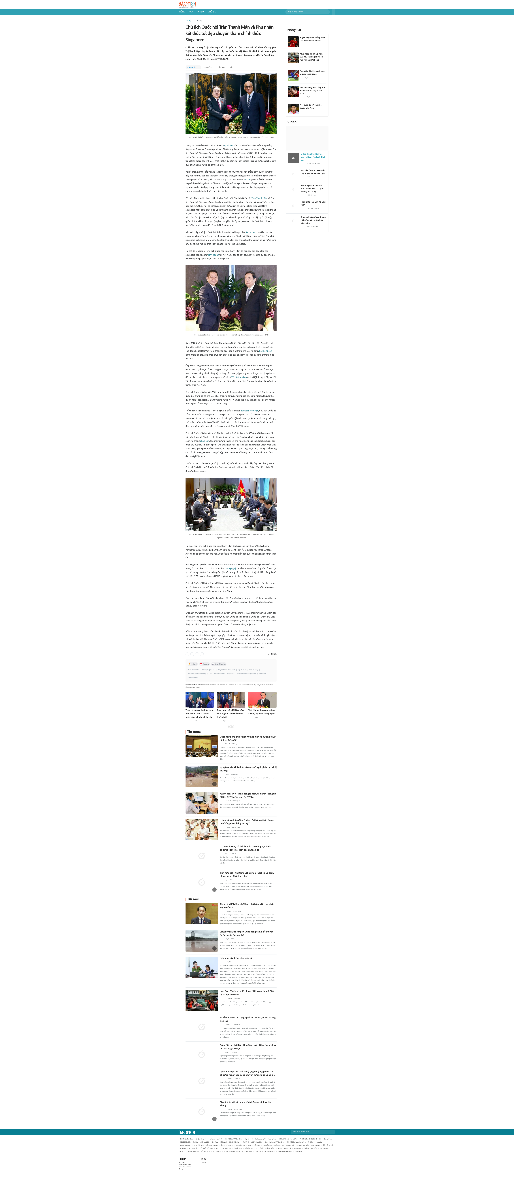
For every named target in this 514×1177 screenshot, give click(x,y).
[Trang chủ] (187, 4)
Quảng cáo (182, 1169)
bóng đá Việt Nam (254, 1145)
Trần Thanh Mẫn (259, 198)
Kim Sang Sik (217, 1151)
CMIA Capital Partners (217, 674)
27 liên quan (235, 939)
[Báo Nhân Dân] (219, 721)
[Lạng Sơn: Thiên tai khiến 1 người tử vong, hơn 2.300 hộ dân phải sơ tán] (202, 1000)
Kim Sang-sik (193, 1148)
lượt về (219, 1139)
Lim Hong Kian (193, 677)
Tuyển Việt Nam (198, 1145)
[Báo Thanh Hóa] (223, 962)
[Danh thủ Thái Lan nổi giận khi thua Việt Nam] (293, 75)
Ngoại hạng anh (185, 1145)
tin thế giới (260, 1148)
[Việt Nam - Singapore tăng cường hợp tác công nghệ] (262, 700)
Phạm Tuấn (270, 1148)
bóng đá (230, 1145)
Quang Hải (287, 1148)
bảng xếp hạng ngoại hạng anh (273, 1145)
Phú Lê (182, 1151)
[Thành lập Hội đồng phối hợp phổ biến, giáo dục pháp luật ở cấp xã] (202, 913)
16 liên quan (232, 853)
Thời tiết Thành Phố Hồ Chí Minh (310, 1139)
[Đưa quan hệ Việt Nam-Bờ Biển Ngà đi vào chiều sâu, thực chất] (231, 700)
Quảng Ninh (328, 1139)
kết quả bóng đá (200, 1139)
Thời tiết (246, 1142)
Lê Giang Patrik (270, 1151)
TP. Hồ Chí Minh (239, 377)
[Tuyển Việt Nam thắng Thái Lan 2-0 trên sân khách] (293, 41)
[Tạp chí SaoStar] (302, 97)
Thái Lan (279, 1148)
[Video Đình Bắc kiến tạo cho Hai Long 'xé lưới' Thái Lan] (293, 158)
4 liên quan (236, 998)
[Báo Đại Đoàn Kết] (223, 911)
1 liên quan (234, 1052)
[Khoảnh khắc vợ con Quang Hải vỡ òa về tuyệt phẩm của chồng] (293, 221)
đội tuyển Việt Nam (206, 1148)
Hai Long (212, 1139)
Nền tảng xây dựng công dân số (236, 958)
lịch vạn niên (290, 1145)
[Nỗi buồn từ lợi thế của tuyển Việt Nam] (293, 109)
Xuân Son (183, 1148)
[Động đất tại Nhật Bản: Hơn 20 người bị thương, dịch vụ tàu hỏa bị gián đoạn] (202, 1054)
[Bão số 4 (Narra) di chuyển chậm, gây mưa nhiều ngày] (293, 174)
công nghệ (231, 568)
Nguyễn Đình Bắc (303, 1145)
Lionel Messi (238, 1148)
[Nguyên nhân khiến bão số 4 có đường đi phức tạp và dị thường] (202, 776)
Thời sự (199, 20)
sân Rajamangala (212, 1145)
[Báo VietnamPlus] (189, 721)
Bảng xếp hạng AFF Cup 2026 (274, 1142)
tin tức (222, 1145)
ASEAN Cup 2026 (256, 1142)
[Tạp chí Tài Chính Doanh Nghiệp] (222, 827)
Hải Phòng (259, 1151)
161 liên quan (315, 208)
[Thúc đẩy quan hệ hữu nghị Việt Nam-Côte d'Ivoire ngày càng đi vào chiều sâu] (200, 700)
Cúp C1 (247, 1139)
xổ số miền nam (234, 1142)
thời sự (306, 1148)
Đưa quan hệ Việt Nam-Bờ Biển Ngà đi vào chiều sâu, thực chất (230, 713)
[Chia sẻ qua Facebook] (187, 654)
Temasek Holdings (249, 411)
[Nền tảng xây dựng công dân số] (202, 967)
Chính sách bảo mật (185, 1167)
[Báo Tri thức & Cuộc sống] (223, 1109)
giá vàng (215, 1142)
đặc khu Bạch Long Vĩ (259, 1139)
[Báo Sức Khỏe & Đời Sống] (222, 774)
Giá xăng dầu (249, 1148)
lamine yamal (235, 1151)
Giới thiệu (182, 1162)
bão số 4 (314, 1148)
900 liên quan (235, 827)
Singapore (250, 232)
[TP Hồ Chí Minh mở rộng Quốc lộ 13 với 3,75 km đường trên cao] (202, 1027)
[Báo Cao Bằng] (223, 1079)
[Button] (333, 12)
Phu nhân (262, 674)
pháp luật (204, 441)
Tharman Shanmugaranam (246, 674)
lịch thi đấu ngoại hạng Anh (296, 1142)
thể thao (311, 1142)
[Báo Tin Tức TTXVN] (221, 744)
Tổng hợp (204, 1162)
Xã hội (189, 20)
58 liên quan (316, 163)
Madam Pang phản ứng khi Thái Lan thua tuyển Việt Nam (312, 91)
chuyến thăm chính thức (226, 670)
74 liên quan (235, 744)
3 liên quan (233, 880)
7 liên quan (310, 177)
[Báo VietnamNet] (302, 63)
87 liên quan (221, 67)
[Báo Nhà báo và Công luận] (223, 998)
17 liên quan (237, 911)
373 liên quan (236, 1024)
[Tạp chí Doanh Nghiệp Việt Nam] (222, 1025)
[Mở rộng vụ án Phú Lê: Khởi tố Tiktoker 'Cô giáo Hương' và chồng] (293, 189)
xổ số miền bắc (185, 1142)
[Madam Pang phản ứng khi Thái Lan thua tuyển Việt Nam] (293, 91)
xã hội (248, 179)
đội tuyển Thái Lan (186, 1139)
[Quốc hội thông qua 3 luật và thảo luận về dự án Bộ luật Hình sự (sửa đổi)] (202, 746)
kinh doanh (213, 255)
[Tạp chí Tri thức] (301, 44)
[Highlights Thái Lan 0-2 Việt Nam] (293, 206)
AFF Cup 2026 (205, 1142)
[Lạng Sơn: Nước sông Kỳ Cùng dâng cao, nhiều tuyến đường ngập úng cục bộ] (202, 941)
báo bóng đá (324, 1148)
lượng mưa (272, 1139)
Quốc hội (228, 145)
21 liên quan (236, 801)
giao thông (297, 1148)
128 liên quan (311, 195)
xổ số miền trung (248, 1151)
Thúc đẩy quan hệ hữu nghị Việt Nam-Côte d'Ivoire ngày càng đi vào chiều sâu (199, 713)
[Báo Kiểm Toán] (191, 67)
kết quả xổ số (205, 1151)
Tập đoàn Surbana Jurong (197, 674)
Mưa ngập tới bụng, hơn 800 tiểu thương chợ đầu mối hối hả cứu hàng (311, 57)
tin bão (195, 1142)
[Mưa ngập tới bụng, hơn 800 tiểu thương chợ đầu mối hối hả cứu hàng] (293, 58)
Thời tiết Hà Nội (327, 1145)
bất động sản (265, 351)
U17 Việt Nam (226, 1148)
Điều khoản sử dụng (185, 1164)
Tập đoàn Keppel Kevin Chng (248, 670)
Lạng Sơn (320, 1142)
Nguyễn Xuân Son (193, 1151)
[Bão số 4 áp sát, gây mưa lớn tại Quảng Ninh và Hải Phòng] (202, 1111)
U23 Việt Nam (240, 1145)
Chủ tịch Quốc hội (208, 670)
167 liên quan (235, 774)
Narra (217, 1148)
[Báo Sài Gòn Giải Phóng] (251, 717)
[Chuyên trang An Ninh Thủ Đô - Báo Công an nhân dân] (221, 854)
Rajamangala (315, 1145)
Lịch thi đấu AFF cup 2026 (233, 1139)
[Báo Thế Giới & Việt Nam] (222, 880)
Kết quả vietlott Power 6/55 (288, 1139)
